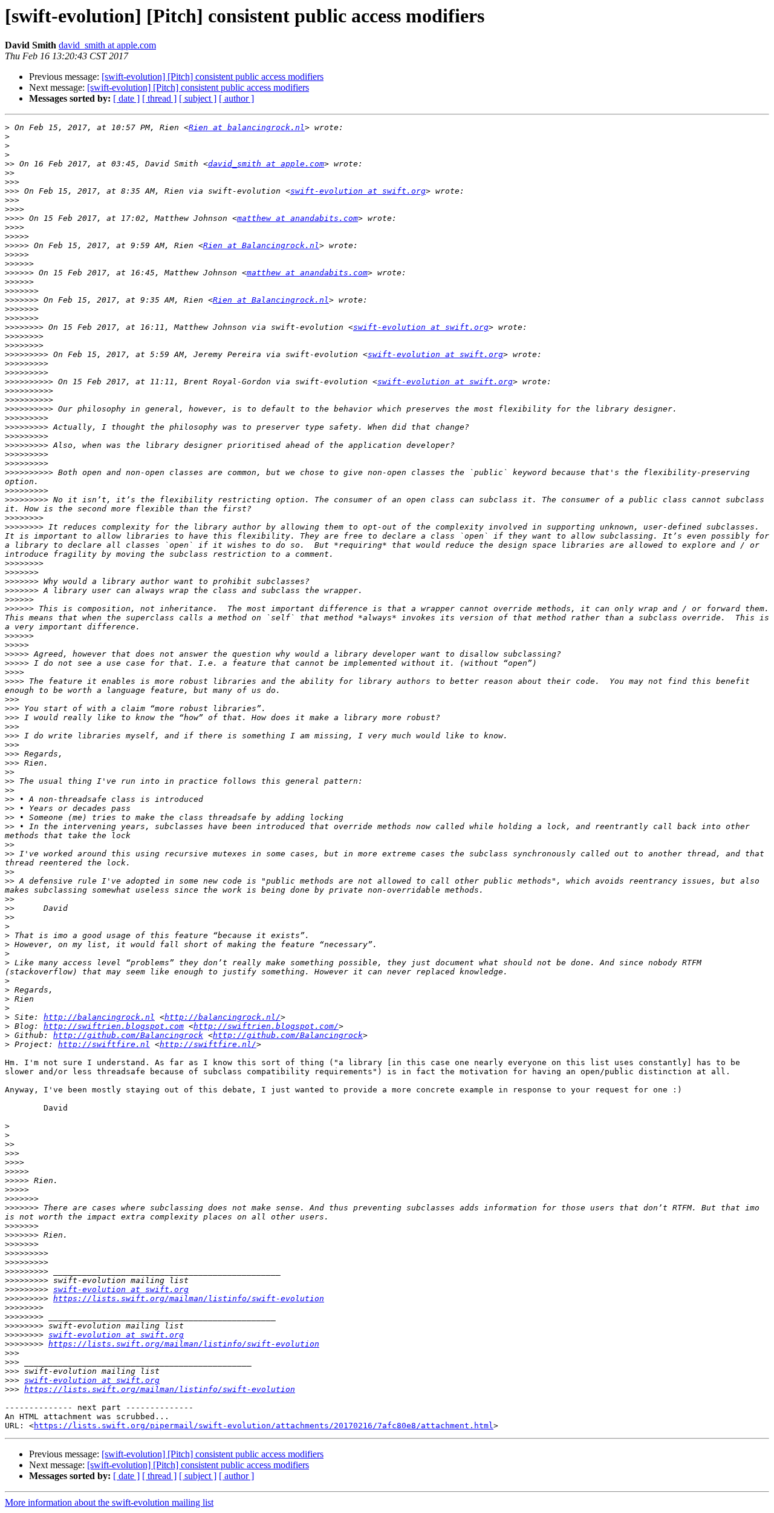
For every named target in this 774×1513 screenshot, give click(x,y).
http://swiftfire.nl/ (208, 1044)
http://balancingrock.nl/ (222, 1017)
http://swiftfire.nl (104, 1044)
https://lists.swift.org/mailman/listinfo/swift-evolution (188, 1298)
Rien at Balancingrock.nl (261, 245)
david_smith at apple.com (107, 45)
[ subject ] (197, 98)
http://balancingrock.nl (99, 1017)
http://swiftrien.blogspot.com (114, 1026)
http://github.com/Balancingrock (128, 1035)
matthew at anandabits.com (297, 218)
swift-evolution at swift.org (358, 190)
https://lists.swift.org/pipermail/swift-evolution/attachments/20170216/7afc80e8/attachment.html (263, 1425)
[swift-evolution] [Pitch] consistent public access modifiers (213, 76)
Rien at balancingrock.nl (247, 127)
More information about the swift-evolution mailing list (109, 1502)
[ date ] (126, 98)
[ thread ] (159, 98)
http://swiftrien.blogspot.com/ (266, 1026)
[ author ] (236, 98)
